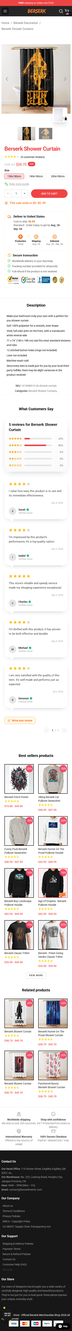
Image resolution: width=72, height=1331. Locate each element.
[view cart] (67, 11)
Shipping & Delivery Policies (18, 1243)
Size (6, 170)
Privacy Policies (11, 1216)
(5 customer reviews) (33, 157)
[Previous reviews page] (46, 730)
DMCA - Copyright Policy (16, 1221)
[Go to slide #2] (45, 133)
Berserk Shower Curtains (17, 29)
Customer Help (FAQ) (15, 1264)
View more (36, 975)
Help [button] (65, 1326)
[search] (61, 11)
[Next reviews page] (64, 730)
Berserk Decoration (25, 23)
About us (8, 1205)
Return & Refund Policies (17, 1254)
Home (5, 23)
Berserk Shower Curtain (17, 1031)
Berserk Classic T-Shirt (17, 953)
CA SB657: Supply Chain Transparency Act (27, 1226)
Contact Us (9, 1259)
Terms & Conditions (14, 1210)
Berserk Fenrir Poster (16, 797)
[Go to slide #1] (26, 133)
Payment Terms (11, 1248)
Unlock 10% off (7, 1315)
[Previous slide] (7, 79)
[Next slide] (65, 79)
